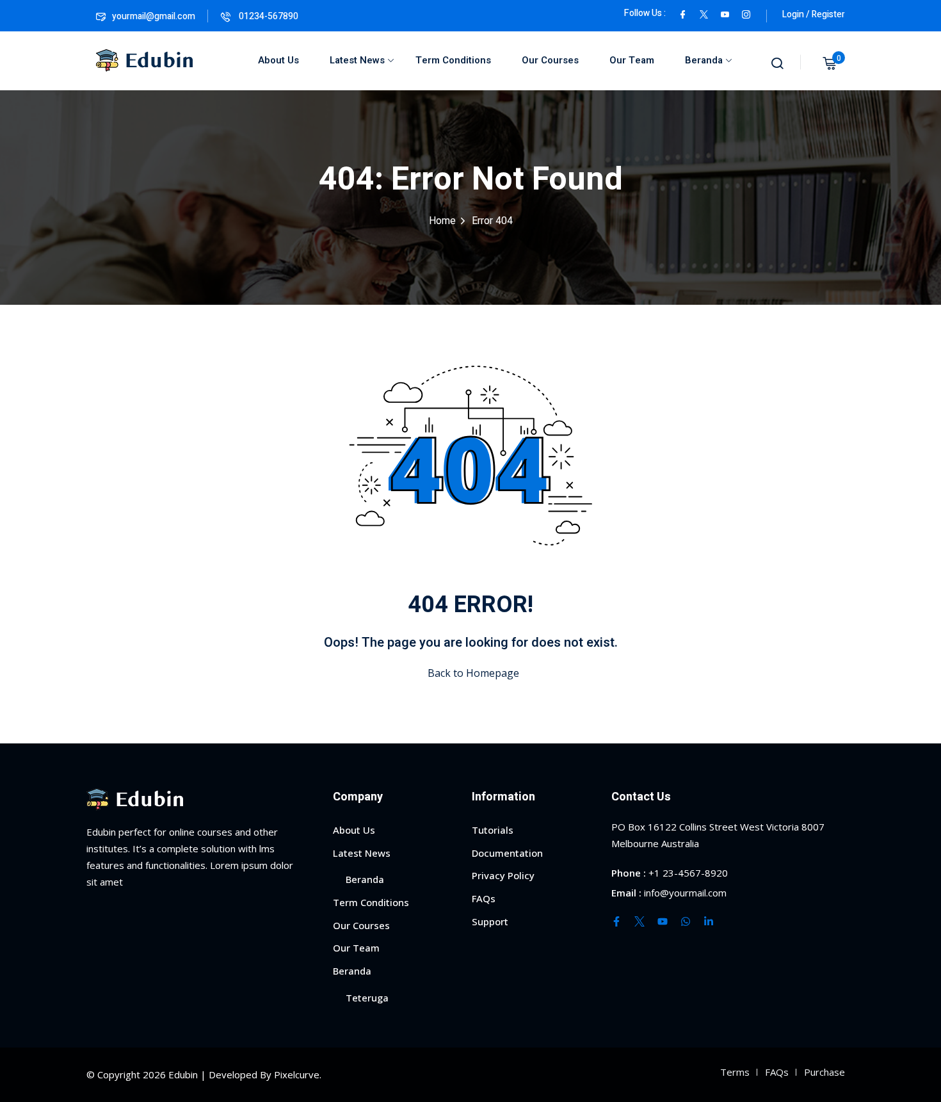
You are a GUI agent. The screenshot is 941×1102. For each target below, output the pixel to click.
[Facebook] (683, 13)
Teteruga (367, 997)
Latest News (357, 60)
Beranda (704, 60)
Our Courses (550, 60)
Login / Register (813, 14)
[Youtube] (662, 921)
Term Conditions (453, 60)
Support (490, 921)
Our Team (631, 60)
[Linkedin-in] (709, 921)
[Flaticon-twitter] (639, 921)
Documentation (507, 853)
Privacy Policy (503, 875)
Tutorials (492, 829)
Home (442, 221)
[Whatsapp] (685, 921)
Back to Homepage (473, 673)
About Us (278, 60)
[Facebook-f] (616, 921)
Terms (735, 1072)
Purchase (824, 1072)
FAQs (483, 898)
